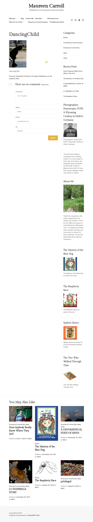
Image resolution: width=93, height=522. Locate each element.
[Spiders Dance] (70, 327)
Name (18, 107)
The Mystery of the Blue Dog (73, 78)
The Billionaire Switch (56, 22)
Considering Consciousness (72, 43)
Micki (30, 438)
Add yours (44, 84)
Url (17, 127)
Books (65, 37)
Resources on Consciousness (38, 22)
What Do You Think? (16, 22)
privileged (66, 481)
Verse (65, 58)
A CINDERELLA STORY (71, 91)
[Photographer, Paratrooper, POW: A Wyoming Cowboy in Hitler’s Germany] (70, 124)
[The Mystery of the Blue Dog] (70, 258)
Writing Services (52, 18)
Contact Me (29, 18)
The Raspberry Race (70, 96)
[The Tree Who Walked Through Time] (70, 370)
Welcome (12, 18)
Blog (22, 18)
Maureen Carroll (46, 6)
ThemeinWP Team (33, 515)
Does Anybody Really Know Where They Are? (20, 430)
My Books (38, 18)
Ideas (65, 53)
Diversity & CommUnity (71, 48)
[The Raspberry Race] (70, 294)
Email (17, 117)
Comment (19, 92)
